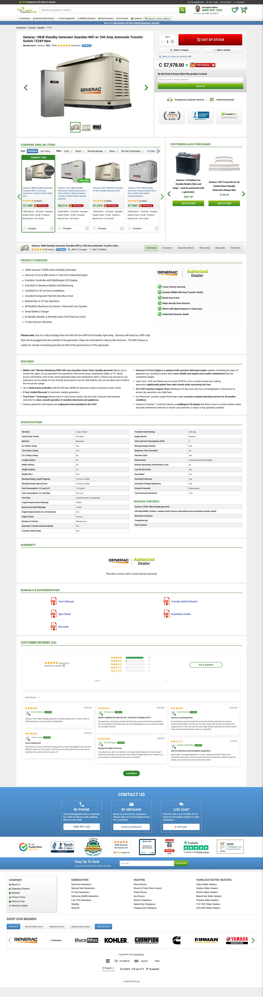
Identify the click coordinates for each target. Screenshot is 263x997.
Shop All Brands (103, 926)
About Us (16, 884)
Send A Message (131, 826)
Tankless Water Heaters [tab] (80, 926)
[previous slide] (26, 88)
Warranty (204, 247)
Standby (41, 27)
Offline (182, 826)
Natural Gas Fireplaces (144, 904)
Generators (21, 27)
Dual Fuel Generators (81, 884)
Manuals (220, 247)
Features (167, 247)
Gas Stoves (139, 896)
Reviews (235, 247)
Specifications (186, 247)
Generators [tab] (13, 926)
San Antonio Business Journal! (144, 23)
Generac (32, 27)
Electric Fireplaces (142, 900)
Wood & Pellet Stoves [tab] (34, 926)
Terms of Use (18, 901)
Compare (32, 228)
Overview (151, 247)
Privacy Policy (18, 897)
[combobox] (109, 10)
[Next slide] (162, 197)
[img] (31, 708)
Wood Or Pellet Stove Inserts (148, 888)
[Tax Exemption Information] (190, 56)
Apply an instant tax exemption (175, 56)
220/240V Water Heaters (208, 908)
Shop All (75, 908)
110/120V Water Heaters (208, 904)
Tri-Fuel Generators (80, 892)
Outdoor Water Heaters (207, 888)
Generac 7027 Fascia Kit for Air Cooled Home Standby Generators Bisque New (224, 186)
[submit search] (182, 10)
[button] (64, 45)
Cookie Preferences (131, 981)
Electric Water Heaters (207, 892)
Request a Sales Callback (159, 18)
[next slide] (146, 88)
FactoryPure (139, 954)
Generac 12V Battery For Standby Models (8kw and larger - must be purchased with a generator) (188, 186)
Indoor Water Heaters (206, 884)
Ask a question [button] (206, 664)
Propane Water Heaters (207, 900)
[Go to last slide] (19, 197)
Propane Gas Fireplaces (145, 908)
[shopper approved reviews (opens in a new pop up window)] (172, 116)
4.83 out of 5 (64, 663)
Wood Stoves (140, 884)
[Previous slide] (10, 940)
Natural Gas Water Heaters (208, 896)
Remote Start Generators (83, 888)
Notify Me (200, 86)
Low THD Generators (81, 900)
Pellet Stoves (140, 892)
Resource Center (20, 905)
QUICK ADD (188, 203)
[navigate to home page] (26, 10)
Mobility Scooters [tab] (57, 926)
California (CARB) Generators (85, 896)
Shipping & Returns (21, 888)
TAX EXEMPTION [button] (197, 2)
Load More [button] (131, 773)
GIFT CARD (213, 2)
